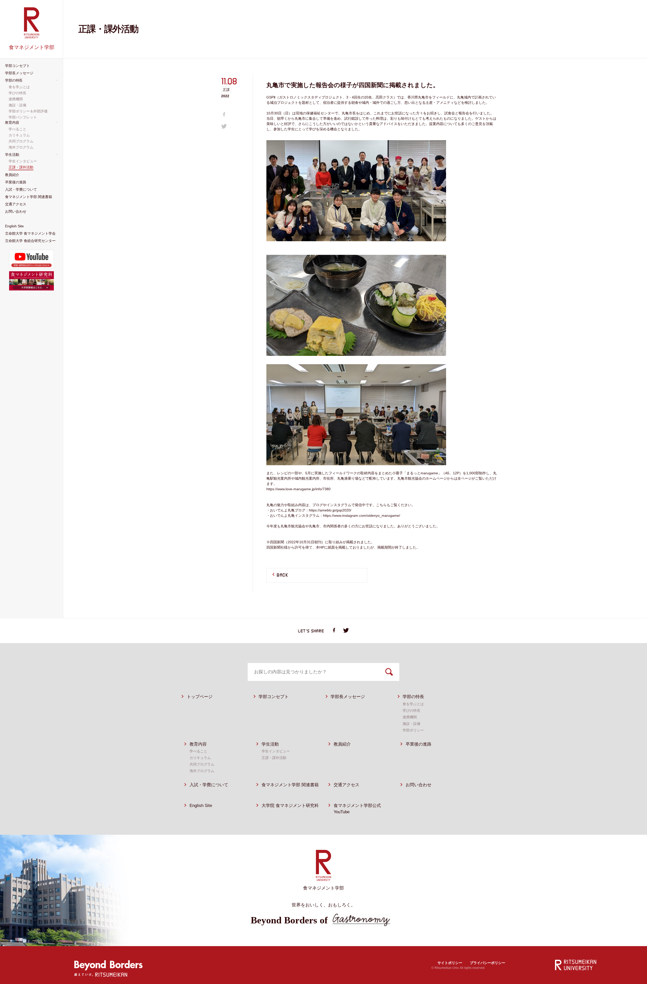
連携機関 (410, 717)
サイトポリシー (449, 963)
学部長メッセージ (348, 696)
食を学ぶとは (413, 704)
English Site (201, 805)
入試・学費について (209, 784)
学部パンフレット (23, 117)
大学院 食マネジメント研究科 (290, 805)
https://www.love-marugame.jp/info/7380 (298, 489)
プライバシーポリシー (487, 963)
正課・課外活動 (274, 758)
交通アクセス (346, 784)
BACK (282, 575)
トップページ (200, 696)
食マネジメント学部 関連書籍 (290, 784)
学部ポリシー (413, 730)
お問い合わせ (418, 784)
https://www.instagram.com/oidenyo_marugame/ (361, 515)
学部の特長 (413, 696)
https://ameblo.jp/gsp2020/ (330, 510)
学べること (198, 751)
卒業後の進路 (418, 744)
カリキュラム (200, 758)
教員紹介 (342, 744)
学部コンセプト (274, 696)
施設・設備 (411, 724)
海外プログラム (202, 771)
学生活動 (270, 744)
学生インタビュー (276, 751)
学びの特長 (411, 710)
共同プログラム (202, 764)
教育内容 (198, 744)
